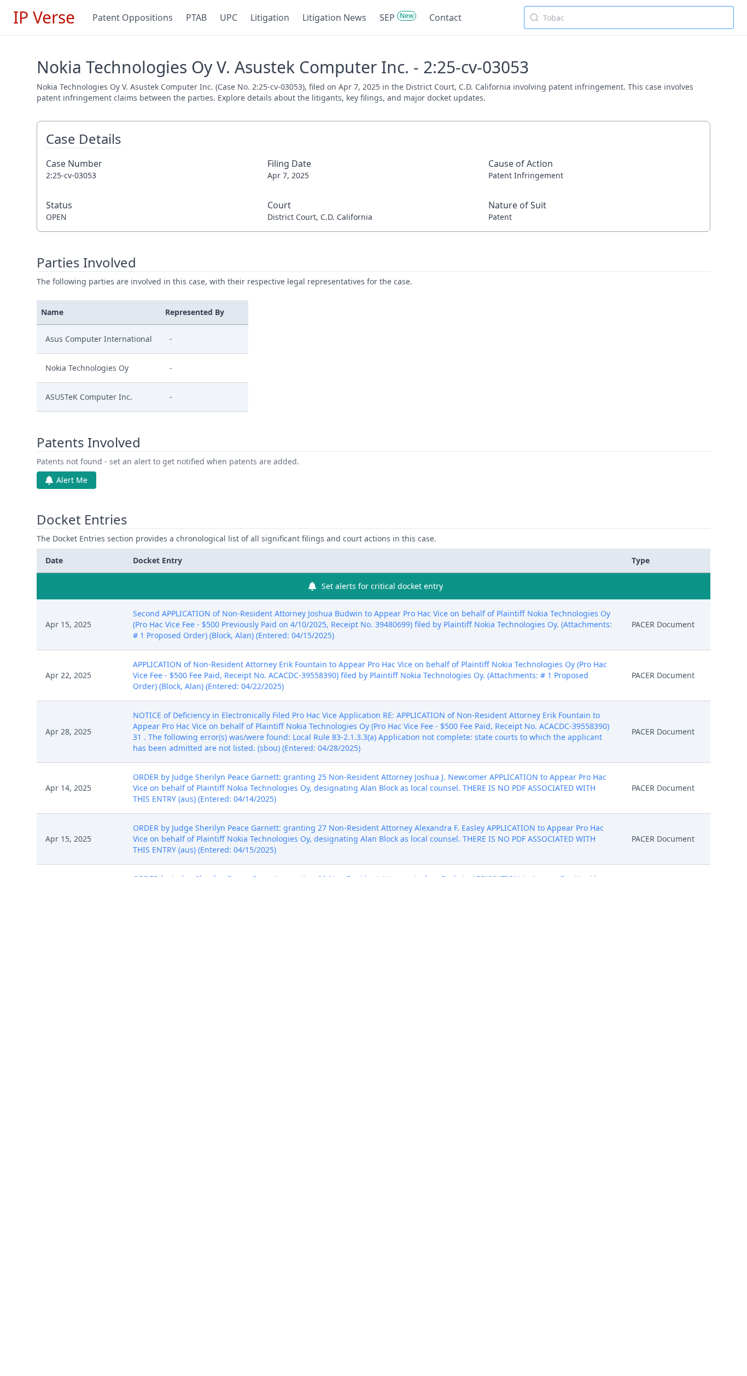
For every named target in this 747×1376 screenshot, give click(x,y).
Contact (445, 17)
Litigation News (334, 17)
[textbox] (635, 17)
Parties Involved (86, 262)
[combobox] (629, 17)
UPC (228, 17)
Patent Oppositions (132, 17)
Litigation (269, 17)
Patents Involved (89, 442)
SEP (387, 17)
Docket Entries (82, 519)
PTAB (196, 17)
